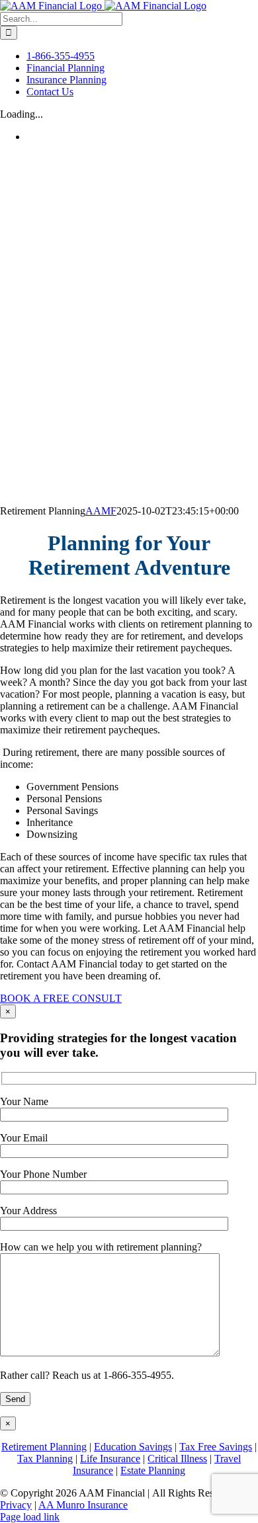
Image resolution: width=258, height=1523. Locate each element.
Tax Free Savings (215, 1446)
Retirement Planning (44, 1446)
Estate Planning (152, 1470)
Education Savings (133, 1446)
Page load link (30, 1516)
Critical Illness (177, 1458)
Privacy (16, 1504)
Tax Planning (45, 1458)
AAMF (100, 510)
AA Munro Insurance (83, 1504)
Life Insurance (110, 1458)
